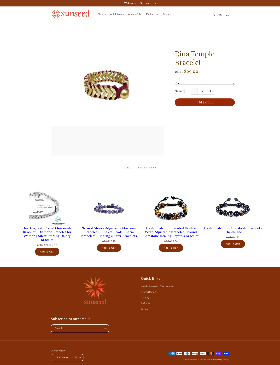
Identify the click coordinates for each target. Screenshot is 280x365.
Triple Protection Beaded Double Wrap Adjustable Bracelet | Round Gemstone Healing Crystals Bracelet (170, 232)
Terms (144, 309)
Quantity (180, 91)
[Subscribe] (105, 328)
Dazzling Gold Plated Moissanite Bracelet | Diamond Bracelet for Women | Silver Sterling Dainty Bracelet (47, 234)
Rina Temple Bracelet (195, 57)
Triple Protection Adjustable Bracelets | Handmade (233, 230)
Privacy (145, 297)
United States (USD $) (65, 357)
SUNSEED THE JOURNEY (201, 359)
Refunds (145, 303)
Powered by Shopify (221, 359)
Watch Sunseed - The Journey (157, 286)
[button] (102, 14)
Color (178, 78)
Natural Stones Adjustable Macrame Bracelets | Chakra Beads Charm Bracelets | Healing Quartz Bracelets (109, 232)
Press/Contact (149, 292)
